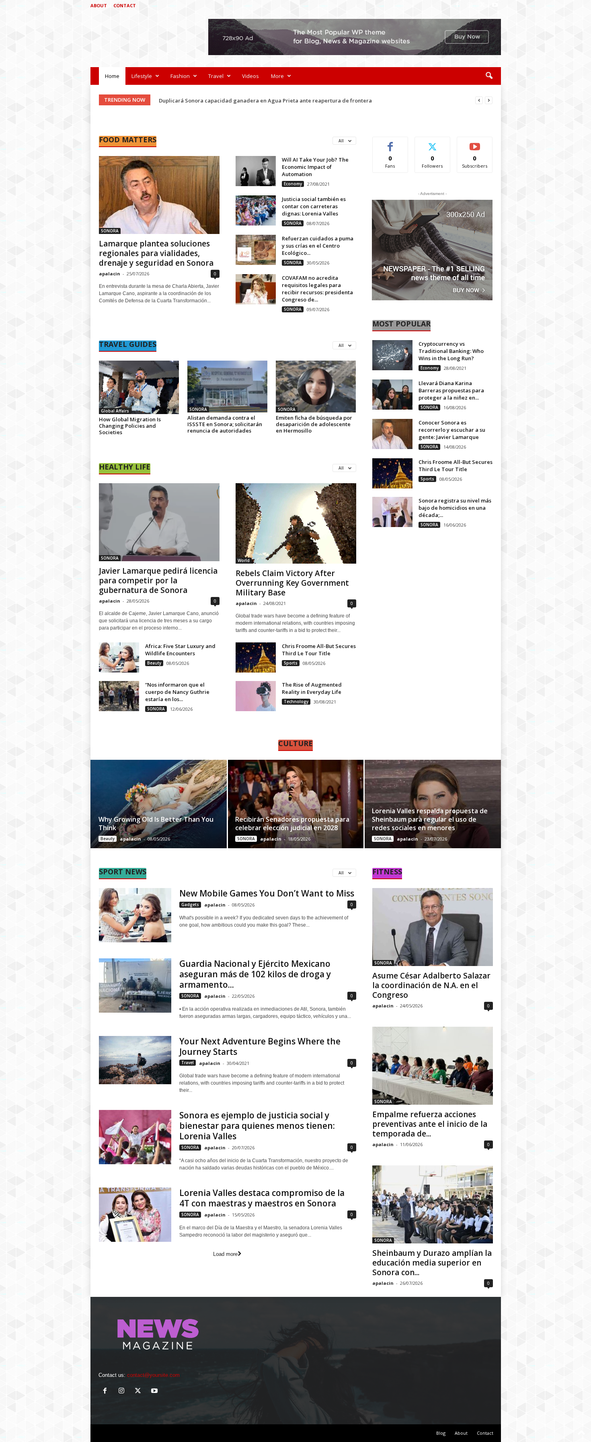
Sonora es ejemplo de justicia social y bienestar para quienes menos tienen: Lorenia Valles (257, 1126)
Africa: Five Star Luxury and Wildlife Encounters (180, 649)
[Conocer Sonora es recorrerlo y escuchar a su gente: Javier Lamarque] (392, 434)
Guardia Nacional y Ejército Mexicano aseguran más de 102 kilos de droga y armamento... (255, 974)
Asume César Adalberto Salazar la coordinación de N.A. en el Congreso (431, 985)
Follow (432, 143)
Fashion (180, 76)
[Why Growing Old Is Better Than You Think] (159, 804)
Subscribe (474, 143)
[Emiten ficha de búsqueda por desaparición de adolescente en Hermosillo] (316, 386)
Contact (124, 5)
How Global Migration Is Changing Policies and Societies (130, 426)
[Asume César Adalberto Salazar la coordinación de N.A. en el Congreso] (432, 927)
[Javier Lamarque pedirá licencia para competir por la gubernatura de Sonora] (159, 522)
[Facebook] (457, 5)
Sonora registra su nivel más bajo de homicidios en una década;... (455, 508)
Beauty (154, 663)
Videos (250, 76)
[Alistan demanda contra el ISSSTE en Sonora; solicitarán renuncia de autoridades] (227, 386)
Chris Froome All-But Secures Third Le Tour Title (319, 649)
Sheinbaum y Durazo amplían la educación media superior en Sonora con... (432, 1263)
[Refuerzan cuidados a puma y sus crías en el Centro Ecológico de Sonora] (256, 250)
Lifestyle (141, 76)
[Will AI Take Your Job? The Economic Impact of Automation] (256, 171)
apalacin (109, 274)
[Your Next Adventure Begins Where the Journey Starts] (135, 1060)
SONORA (110, 231)
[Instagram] (470, 5)
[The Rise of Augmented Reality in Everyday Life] (256, 696)
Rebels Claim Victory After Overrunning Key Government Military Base (292, 583)
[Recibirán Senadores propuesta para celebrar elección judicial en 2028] (295, 804)
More (277, 76)
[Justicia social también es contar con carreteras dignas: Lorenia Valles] (256, 210)
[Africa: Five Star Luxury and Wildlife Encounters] (119, 657)
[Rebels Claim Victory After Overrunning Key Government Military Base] (296, 523)
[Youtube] (495, 5)
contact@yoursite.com (153, 1375)
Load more (225, 1254)
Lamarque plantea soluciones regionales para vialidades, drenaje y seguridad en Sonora (156, 253)
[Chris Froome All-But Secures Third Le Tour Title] (256, 657)
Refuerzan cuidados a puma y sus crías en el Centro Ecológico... (317, 245)
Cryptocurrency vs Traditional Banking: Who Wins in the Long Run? (451, 351)
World (244, 560)
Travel (216, 76)
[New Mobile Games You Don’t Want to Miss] (135, 915)
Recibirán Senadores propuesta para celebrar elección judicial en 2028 (292, 823)
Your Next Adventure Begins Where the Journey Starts (260, 1046)
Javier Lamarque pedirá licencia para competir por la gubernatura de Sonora (158, 580)
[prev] (479, 100)
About (98, 5)
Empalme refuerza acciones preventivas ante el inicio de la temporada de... (429, 1124)
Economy (293, 184)
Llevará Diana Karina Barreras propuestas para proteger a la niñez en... (451, 390)
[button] (489, 76)
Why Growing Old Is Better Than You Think (155, 823)
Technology (296, 701)
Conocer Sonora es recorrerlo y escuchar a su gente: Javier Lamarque (452, 430)
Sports (291, 663)
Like (390, 143)
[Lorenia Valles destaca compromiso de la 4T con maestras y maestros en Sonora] (135, 1215)
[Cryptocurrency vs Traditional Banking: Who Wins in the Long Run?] (392, 355)
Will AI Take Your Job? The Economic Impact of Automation (315, 167)
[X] (482, 5)
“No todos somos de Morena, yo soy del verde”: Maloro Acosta (237, 100)
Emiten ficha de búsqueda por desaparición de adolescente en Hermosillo (314, 424)
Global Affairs (115, 411)
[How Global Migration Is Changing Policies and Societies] (139, 387)
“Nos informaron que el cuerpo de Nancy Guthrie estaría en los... (177, 692)
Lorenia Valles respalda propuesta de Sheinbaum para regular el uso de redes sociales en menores (430, 819)
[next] (488, 100)
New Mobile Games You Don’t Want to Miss (266, 893)
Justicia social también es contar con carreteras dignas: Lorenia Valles (314, 206)
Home (112, 76)
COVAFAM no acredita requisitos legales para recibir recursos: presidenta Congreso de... (317, 288)
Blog (440, 1433)
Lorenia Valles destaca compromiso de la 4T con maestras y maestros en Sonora (262, 1198)
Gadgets (190, 904)
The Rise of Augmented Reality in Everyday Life (312, 688)
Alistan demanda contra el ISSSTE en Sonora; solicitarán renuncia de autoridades (224, 424)
